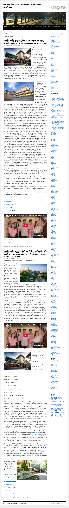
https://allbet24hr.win (54, 81)
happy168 (54, 178)
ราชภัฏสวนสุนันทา (13, 127)
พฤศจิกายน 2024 (55, 384)
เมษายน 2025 (54, 378)
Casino (53, 168)
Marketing (32, 26)
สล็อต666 (54, 315)
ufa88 (53, 277)
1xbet (53, 141)
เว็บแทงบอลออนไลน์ (56, 353)
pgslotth (53, 230)
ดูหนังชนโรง (53, 54)
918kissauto (54, 146)
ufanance (53, 282)
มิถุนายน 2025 (54, 376)
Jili (52, 182)
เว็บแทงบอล (54, 352)
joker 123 (52, 60)
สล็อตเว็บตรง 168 (55, 331)
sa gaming (53, 39)
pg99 (52, 48)
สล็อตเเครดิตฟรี (55, 332)
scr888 (53, 250)
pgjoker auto (54, 216)
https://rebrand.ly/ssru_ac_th (10, 204)
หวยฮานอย (54, 338)
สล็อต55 (53, 313)
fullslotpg (53, 173)
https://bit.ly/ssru (7, 201)
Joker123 (53, 187)
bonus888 (54, 164)
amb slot (53, 155)
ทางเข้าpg (54, 292)
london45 (53, 196)
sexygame (54, 255)
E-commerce (18, 26)
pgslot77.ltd (54, 222)
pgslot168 (54, 220)
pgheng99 (54, 215)
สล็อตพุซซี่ (54, 324)
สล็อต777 (54, 317)
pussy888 (52, 72)
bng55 (53, 162)
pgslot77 (53, 221)
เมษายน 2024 (54, 392)
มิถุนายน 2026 (54, 361)
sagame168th (54, 245)
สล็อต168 (54, 311)
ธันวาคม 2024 (54, 383)
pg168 (52, 61)
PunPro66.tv (54, 233)
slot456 (52, 57)
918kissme (54, 147)
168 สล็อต (54, 133)
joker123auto (54, 188)
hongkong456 (54, 180)
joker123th (54, 190)
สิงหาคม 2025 (54, 373)
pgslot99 (62, 401)
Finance (23, 26)
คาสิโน (53, 285)
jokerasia (52, 88)
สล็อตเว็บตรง (54, 330)
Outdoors (13, 26)
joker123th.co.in (55, 191)
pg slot (52, 89)
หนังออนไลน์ (54, 337)
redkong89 (54, 242)
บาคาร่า (53, 294)
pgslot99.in (54, 225)
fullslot (52, 49)
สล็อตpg (53, 321)
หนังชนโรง (53, 52)
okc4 (53, 204)
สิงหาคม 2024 (54, 388)
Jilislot (53, 184)
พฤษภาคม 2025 (55, 377)
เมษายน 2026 (54, 364)
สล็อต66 (52, 58)
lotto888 (53, 199)
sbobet (53, 249)
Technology (54, 26)
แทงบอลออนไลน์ (54, 418)
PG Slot (53, 208)
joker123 (52, 40)
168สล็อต (54, 138)
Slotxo (53, 260)
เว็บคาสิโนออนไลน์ (55, 346)
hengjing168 (54, 179)
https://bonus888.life (54, 69)
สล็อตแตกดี (54, 334)
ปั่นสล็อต (53, 297)
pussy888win (54, 240)
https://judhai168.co (54, 68)
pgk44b (53, 217)
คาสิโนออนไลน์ (55, 286)
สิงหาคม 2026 (54, 359)
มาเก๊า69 (53, 306)
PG (53, 207)
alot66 (53, 152)
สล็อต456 (54, 312)
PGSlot (53, 219)
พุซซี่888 (53, 302)
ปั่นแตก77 (54, 300)
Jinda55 (53, 185)
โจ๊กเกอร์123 (54, 355)
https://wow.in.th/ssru (8, 207)
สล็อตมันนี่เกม (54, 325)
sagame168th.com (55, 247)
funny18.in (54, 175)
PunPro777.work (55, 236)
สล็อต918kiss (54, 319)
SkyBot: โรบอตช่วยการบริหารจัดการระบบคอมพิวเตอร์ (22, 5)
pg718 (53, 210)
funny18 (53, 174)
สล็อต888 (53, 70)
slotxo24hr (54, 261)
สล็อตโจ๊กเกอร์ (54, 335)
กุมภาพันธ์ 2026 (55, 366)
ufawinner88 (54, 283)
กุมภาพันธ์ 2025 (55, 381)
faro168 (53, 170)
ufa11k (53, 272)
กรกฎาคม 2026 (55, 360)
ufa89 (53, 278)
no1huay (53, 202)
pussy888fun (53, 404)
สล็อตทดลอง (53, 76)
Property (49, 26)
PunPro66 (54, 232)
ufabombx (54, 280)
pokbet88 (53, 231)
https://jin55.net (53, 63)
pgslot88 (52, 86)
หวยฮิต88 (54, 340)
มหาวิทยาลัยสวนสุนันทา (19, 197)
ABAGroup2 (54, 150)
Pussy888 (54, 238)
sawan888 (54, 248)
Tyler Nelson (18, 45)
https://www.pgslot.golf (55, 46)
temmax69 (54, 269)
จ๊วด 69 (53, 288)
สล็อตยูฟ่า (54, 326)
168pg (53, 135)
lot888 (53, 197)
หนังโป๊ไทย (53, 77)
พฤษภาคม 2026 (55, 363)
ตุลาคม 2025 (54, 371)
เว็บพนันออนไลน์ (55, 349)
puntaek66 (54, 237)
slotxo (52, 75)
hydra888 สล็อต (55, 181)
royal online (54, 243)
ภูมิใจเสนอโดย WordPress (57, 503)
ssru (53, 265)
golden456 (54, 176)
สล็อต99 (52, 71)
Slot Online (54, 257)
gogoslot (52, 91)
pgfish (53, 213)
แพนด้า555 (54, 354)
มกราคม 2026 (54, 367)
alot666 (53, 153)
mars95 (53, 201)
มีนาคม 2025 (54, 380)
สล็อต (53, 309)
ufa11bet (53, 271)
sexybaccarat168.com (55, 254)
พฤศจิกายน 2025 (55, 370)
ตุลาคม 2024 (54, 386)
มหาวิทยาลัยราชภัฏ (10, 246)
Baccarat (53, 156)
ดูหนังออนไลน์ (53, 37)
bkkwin (53, 161)
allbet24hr (54, 151)
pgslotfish (54, 227)
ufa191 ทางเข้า (55, 273)
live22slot (52, 51)
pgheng (53, 214)
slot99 (52, 64)
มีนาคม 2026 (54, 365)
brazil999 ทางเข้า (55, 165)
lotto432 (53, 198)
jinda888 (53, 186)
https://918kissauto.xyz (55, 36)
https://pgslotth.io (54, 82)
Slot (53, 256)
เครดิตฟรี (54, 343)
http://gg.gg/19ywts (8, 239)
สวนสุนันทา (34, 56)
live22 (53, 193)
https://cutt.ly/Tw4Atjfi (9, 242)
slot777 (52, 84)
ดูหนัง (53, 290)
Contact (63, 26)
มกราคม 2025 (54, 382)
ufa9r (53, 279)
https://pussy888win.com (55, 43)
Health (28, 26)
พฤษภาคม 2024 (55, 390)
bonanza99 (54, 163)
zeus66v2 (53, 284)
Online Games (38, 26)
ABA (53, 149)
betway (52, 87)
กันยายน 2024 (54, 387)
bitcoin (53, 159)
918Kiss (53, 144)
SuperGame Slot (55, 266)
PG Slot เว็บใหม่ (55, 209)
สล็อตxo (53, 323)
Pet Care (44, 26)
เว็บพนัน (53, 348)
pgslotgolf (54, 228)
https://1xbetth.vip (54, 78)
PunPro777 (54, 234)
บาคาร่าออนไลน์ (55, 296)
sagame (53, 244)
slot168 (52, 55)
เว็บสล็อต (54, 351)
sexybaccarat (53, 45)
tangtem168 (54, 267)
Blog (9, 26)
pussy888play (54, 239)
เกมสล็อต (54, 342)
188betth (53, 140)
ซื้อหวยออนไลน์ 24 (55, 289)
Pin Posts (6, 29)
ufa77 (53, 276)
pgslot (52, 47)
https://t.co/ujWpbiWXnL (9, 210)
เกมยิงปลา (54, 341)
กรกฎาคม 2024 (55, 389)
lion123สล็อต (54, 192)
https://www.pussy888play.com (56, 42)
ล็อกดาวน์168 (54, 308)
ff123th (53, 172)
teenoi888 (54, 268)
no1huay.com (54, 203)
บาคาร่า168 (53, 74)
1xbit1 (53, 143)
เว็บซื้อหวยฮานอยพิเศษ (56, 347)
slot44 (52, 66)
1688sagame (54, 134)
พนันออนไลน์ (54, 301)
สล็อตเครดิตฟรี (55, 329)
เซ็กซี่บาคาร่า (54, 344)
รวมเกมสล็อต (54, 307)
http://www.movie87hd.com (55, 41)
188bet (53, 139)
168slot (53, 136)
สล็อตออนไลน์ (54, 328)
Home (5, 26)
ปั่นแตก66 (54, 299)
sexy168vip (54, 251)
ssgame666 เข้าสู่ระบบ (56, 263)
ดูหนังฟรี (52, 53)
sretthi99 (53, 262)
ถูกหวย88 (54, 291)
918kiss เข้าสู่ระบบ (55, 145)
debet (53, 169)
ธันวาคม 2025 (54, 369)
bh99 (53, 158)
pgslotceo (53, 226)
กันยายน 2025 (54, 372)
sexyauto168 (54, 253)
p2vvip (53, 205)
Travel (59, 26)
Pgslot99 (53, 224)
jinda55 (58, 398)
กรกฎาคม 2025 (55, 375)
